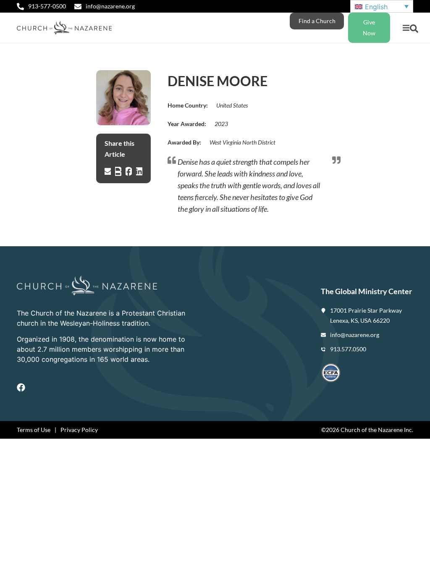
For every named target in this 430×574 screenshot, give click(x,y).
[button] (406, 28)
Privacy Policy (79, 429)
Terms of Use (33, 429)
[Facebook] (21, 387)
